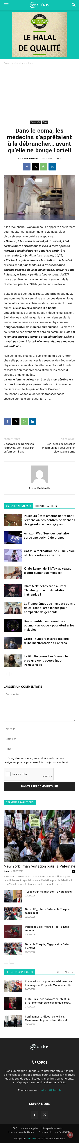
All (58, 972)
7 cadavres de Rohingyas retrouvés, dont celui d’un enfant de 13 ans (19, 447)
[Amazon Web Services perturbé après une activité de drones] (13, 537)
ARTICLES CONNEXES (18, 506)
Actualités (20, 63)
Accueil (7, 63)
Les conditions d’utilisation (21, 1132)
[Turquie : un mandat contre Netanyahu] (13, 896)
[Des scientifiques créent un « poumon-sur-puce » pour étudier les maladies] (13, 625)
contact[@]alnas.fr (50, 1090)
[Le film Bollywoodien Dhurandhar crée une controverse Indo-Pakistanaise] (13, 660)
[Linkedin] (52, 166)
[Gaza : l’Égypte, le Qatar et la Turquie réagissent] (13, 913)
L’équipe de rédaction (52, 1128)
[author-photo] (39, 483)
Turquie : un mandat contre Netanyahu (48, 891)
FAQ (15, 1128)
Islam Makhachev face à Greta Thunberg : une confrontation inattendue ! (45, 590)
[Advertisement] (39, 93)
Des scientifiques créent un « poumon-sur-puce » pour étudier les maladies (49, 625)
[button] (74, 5)
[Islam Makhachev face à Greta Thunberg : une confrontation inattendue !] (13, 590)
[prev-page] (6, 674)
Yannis (7, 871)
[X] (35, 166)
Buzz (30, 63)
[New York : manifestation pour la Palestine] (39, 836)
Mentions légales (29, 1128)
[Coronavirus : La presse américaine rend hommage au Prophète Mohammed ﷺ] (13, 986)
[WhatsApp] (43, 166)
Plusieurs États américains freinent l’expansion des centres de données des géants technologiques (49, 520)
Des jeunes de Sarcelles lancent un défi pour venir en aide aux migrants (58, 447)
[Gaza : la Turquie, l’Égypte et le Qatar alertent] (13, 949)
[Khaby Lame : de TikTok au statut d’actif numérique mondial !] (13, 572)
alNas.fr (31, 1138)
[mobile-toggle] (6, 5)
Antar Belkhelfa (30, 158)
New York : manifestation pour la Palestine (39, 866)
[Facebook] (26, 166)
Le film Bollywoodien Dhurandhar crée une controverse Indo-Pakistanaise (47, 660)
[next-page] (12, 674)
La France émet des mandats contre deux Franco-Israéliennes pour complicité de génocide (49, 608)
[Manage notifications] (70, 1135)
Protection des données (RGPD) (55, 1132)
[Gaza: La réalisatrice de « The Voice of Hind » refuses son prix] (13, 555)
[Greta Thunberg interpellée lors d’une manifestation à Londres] (13, 643)
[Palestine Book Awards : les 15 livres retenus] (13, 931)
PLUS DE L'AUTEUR (46, 506)
